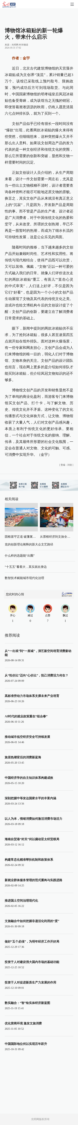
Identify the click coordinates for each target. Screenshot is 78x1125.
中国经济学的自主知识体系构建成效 (29, 777)
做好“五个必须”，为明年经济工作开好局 (32, 941)
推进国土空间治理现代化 (21, 900)
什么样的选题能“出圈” (20, 555)
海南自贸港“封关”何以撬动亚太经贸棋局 (32, 839)
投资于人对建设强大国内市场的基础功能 (32, 962)
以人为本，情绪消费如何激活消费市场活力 (33, 818)
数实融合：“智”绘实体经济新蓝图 (27, 1002)
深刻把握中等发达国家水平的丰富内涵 (30, 798)
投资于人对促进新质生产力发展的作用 (30, 982)
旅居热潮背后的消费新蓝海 (23, 757)
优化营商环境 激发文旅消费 (23, 1023)
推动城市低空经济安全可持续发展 (27, 736)
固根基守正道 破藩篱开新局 (23, 536)
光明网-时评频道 (20, 44)
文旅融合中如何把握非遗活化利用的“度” (32, 921)
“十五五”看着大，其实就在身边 (26, 566)
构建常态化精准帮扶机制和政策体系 (29, 859)
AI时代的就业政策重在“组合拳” (26, 716)
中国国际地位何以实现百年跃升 (26, 1043)
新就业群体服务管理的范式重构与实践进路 (33, 880)
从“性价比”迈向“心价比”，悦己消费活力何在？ (36, 675)
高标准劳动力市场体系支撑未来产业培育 (32, 695)
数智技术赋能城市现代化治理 (24, 578)
